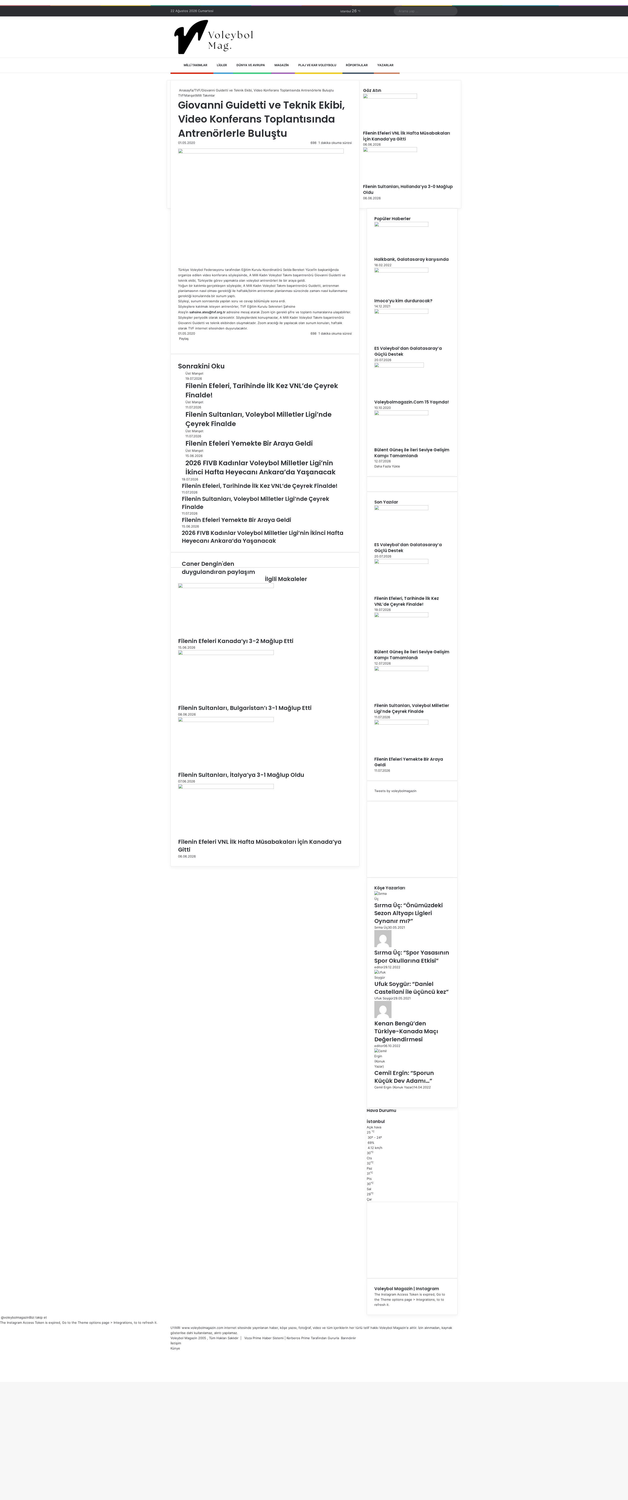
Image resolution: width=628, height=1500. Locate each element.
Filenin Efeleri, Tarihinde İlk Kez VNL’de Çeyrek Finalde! (406, 601)
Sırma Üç (381, 927)
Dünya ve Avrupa (250, 65)
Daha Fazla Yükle (387, 466)
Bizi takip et (38, 1317)
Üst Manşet (194, 373)
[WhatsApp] (184, 344)
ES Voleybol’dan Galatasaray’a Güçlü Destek (408, 351)
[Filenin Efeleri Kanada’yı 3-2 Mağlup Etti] (226, 587)
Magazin (282, 65)
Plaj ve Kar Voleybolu (317, 65)
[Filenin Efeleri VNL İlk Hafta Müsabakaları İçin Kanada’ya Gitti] (226, 788)
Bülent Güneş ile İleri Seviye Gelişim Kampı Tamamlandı (411, 453)
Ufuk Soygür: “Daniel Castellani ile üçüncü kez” (411, 988)
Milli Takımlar (195, 65)
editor (378, 967)
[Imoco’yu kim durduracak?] (401, 271)
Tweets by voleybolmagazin (395, 791)
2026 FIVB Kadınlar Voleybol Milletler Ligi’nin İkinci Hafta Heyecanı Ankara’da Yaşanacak (260, 467)
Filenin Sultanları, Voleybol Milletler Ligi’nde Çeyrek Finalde (411, 708)
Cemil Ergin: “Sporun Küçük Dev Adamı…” (404, 1077)
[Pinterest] (182, 344)
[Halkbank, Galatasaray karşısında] (401, 225)
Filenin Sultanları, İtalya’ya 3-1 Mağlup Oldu (241, 775)
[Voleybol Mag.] (215, 37)
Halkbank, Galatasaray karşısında (411, 259)
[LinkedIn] (180, 344)
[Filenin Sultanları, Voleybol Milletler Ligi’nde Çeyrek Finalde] (401, 670)
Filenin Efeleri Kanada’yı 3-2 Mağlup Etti (235, 641)
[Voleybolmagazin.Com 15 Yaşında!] (399, 366)
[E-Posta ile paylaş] (186, 344)
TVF (197, 90)
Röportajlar (357, 65)
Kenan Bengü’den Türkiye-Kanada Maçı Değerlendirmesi (406, 1031)
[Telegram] (185, 344)
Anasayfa (185, 90)
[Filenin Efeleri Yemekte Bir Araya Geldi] (401, 723)
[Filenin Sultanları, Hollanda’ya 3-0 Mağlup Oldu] (390, 151)
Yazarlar (385, 65)
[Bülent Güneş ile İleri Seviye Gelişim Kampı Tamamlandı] (401, 414)
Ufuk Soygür (383, 998)
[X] (179, 344)
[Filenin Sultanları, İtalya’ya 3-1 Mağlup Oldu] (226, 721)
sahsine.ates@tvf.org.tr (207, 312)
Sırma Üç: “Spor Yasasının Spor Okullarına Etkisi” (411, 956)
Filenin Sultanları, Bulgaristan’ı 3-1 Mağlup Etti (245, 708)
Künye (175, 1348)
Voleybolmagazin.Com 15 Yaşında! (411, 402)
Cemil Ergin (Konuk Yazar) (394, 1087)
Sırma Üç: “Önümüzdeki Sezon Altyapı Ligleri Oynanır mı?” (408, 913)
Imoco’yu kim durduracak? (403, 301)
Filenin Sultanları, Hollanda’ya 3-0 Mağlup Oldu (408, 189)
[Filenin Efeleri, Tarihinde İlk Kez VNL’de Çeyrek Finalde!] (401, 563)
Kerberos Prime (298, 1338)
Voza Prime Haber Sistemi (264, 1338)
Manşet (190, 95)
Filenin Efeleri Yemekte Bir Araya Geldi (249, 443)
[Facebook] (178, 344)
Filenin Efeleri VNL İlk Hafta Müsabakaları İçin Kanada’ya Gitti (406, 136)
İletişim (175, 1343)
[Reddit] (183, 344)
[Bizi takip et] (0, 1317)
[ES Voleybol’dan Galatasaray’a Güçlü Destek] (401, 313)
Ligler (222, 65)
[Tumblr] (181, 344)
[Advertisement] (412, 839)
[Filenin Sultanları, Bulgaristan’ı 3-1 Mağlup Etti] (226, 654)
